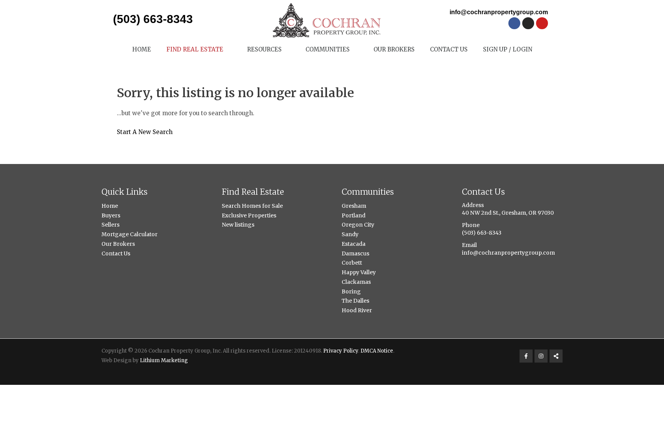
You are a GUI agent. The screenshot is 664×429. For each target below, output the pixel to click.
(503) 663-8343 (153, 19)
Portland (353, 215)
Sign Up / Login (507, 49)
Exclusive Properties (249, 215)
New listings (238, 224)
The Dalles (355, 300)
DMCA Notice (376, 351)
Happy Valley (359, 272)
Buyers (110, 215)
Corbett (352, 262)
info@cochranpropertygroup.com (499, 12)
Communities (327, 49)
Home (141, 49)
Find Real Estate (194, 49)
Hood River (357, 310)
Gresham (354, 205)
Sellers (110, 224)
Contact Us (449, 49)
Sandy (350, 234)
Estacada (353, 243)
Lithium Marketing (164, 360)
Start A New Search (145, 132)
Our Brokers (394, 49)
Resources (264, 49)
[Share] (556, 356)
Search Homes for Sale (252, 205)
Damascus (355, 253)
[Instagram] (541, 356)
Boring (351, 291)
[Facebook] (526, 356)
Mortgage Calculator (129, 234)
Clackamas (356, 281)
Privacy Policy (340, 351)
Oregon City (358, 224)
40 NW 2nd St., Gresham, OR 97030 (508, 212)
